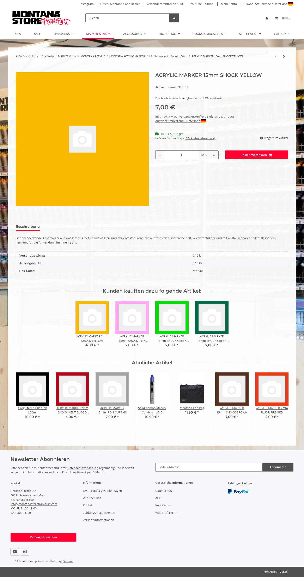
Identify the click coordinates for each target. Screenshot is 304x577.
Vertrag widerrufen (43, 537)
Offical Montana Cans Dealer (120, 4)
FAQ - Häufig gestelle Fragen (102, 491)
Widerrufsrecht (165, 513)
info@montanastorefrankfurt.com (34, 504)
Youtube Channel (202, 4)
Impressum (163, 505)
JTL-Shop (282, 571)
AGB (158, 498)
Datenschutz (164, 491)
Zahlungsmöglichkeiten (99, 513)
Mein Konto (229, 4)
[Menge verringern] (160, 155)
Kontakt (88, 505)
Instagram (87, 4)
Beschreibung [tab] (28, 227)
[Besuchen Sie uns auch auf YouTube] (15, 551)
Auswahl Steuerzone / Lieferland (265, 4)
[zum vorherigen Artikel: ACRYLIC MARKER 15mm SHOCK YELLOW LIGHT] (275, 56)
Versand (68, 561)
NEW (17, 34)
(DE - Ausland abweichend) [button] (200, 138)
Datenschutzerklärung (82, 468)
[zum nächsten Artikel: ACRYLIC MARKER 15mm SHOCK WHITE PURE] (284, 56)
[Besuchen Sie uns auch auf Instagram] (25, 551)
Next (281, 399)
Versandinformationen (98, 520)
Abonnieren (278, 467)
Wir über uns (92, 498)
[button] (266, 18)
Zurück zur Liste (28, 56)
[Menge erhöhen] (213, 155)
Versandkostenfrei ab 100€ (165, 4)
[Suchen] (174, 17)
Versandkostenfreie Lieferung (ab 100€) (206, 117)
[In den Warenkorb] (19, 70)
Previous (22, 399)
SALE (37, 34)
